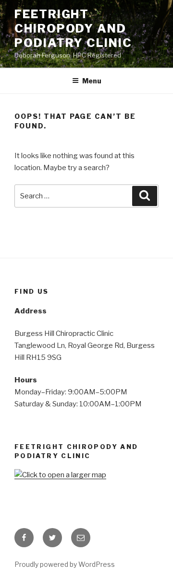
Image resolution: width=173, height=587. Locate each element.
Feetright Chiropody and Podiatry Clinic (73, 28)
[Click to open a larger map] (60, 475)
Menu (91, 81)
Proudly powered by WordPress (64, 564)
